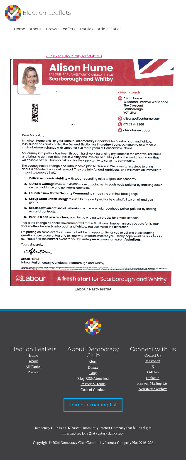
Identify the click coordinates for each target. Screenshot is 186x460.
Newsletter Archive (153, 388)
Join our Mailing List (153, 383)
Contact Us (152, 355)
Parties (86, 29)
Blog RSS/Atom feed (93, 378)
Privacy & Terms (93, 383)
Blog (93, 372)
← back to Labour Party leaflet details (74, 55)
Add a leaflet (109, 29)
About (35, 29)
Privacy (33, 372)
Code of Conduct (93, 389)
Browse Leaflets (60, 29)
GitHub (153, 372)
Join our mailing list (93, 405)
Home (19, 29)
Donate (93, 367)
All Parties (33, 366)
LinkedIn (152, 377)
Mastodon (152, 360)
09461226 (146, 442)
